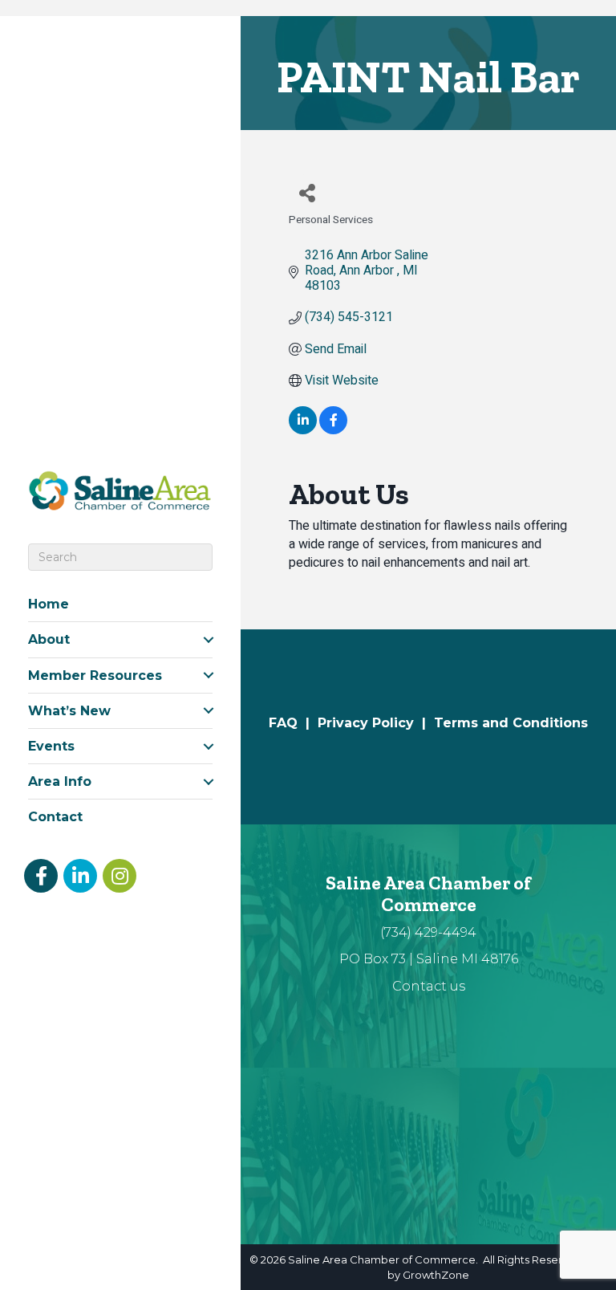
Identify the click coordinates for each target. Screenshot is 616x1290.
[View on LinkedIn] (303, 430)
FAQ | (293, 722)
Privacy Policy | (376, 722)
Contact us (428, 986)
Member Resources (95, 675)
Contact (55, 816)
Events (51, 746)
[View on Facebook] (333, 430)
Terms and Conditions (511, 722)
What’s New (69, 710)
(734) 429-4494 (428, 932)
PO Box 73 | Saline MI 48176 (428, 958)
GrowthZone (436, 1274)
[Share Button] (307, 192)
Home (48, 604)
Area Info (59, 781)
